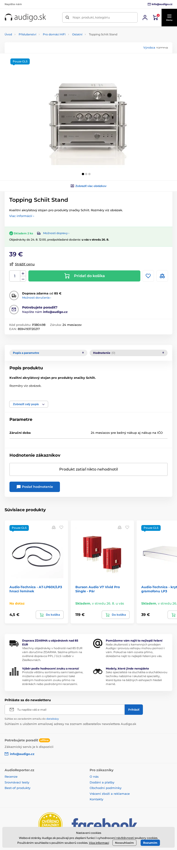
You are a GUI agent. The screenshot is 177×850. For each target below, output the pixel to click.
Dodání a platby (102, 782)
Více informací (99, 842)
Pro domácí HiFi (54, 34)
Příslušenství (27, 34)
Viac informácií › (21, 216)
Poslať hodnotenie (37, 487)
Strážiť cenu (25, 264)
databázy (52, 718)
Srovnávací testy (17, 782)
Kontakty (96, 799)
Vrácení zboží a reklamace (110, 793)
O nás (94, 776)
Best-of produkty (17, 788)
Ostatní (77, 34)
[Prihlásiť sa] (145, 17)
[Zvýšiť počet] (23, 273)
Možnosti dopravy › (56, 233)
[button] (169, 17)
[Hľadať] (67, 17)
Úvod (8, 34)
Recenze (11, 776)
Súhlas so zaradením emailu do (32, 718)
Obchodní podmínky (105, 788)
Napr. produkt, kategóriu (91, 17)
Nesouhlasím (124, 842)
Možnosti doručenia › (36, 297)
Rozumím (150, 842)
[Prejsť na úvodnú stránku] (25, 17)
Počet (14, 276)
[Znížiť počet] (23, 279)
